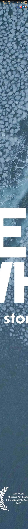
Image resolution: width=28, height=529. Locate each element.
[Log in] (19, 2)
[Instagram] (26, 7)
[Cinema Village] (7, 2)
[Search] (17, 2)
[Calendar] (23, 7)
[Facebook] (18, 7)
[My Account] (21, 2)
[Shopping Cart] (23, 2)
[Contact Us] (21, 7)
